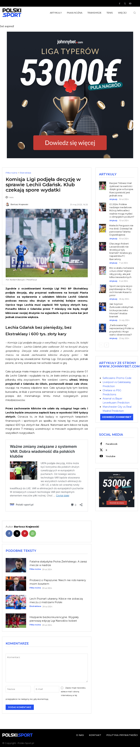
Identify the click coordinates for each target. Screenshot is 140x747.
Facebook (111, 444)
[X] (125, 3)
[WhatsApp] (32, 533)
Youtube (110, 456)
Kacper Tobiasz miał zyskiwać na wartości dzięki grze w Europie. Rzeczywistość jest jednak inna (121, 189)
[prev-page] (101, 345)
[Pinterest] (24, 533)
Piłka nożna (11, 173)
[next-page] (106, 345)
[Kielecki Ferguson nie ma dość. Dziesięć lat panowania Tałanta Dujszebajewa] (102, 226)
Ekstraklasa (25, 173)
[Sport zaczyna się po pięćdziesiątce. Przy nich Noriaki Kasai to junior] (102, 286)
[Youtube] (130, 3)
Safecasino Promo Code (117, 378)
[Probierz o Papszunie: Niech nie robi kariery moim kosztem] (16, 583)
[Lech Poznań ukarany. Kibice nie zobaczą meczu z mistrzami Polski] (16, 602)
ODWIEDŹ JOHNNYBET (116, 417)
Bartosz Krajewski (19, 204)
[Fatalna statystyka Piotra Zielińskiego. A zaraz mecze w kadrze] (16, 565)
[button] (134, 13)
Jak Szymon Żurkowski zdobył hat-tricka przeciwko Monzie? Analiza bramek (121, 310)
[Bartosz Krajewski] (8, 204)
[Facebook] (119, 3)
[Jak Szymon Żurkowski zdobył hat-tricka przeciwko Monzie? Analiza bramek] (102, 304)
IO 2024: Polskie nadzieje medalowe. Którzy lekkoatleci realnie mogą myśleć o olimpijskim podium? (121, 210)
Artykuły (113, 199)
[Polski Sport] (17, 12)
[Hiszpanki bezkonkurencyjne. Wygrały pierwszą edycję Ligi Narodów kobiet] (16, 620)
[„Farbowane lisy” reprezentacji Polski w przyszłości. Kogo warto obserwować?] (102, 325)
